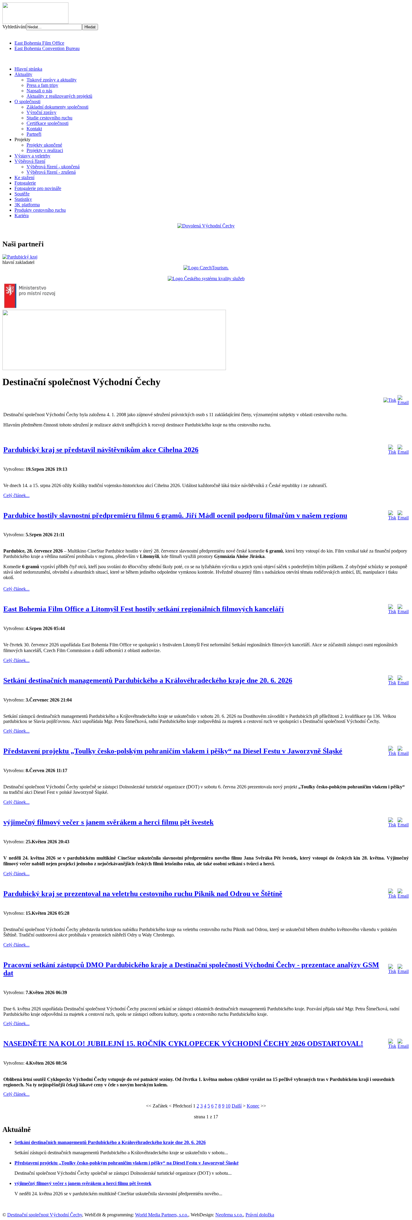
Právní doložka (260, 1214)
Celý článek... (16, 495)
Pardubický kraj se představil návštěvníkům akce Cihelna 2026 (100, 450)
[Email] (403, 402)
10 (228, 1105)
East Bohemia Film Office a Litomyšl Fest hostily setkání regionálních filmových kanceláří (143, 609)
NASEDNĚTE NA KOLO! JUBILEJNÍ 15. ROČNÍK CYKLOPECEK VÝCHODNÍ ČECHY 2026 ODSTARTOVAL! (183, 1043)
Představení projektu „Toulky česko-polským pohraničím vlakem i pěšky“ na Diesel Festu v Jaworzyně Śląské (172, 751)
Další (237, 1105)
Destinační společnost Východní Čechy (44, 1214)
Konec (253, 1105)
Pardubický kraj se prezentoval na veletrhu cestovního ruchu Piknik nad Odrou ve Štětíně (142, 894)
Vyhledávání (14, 26)
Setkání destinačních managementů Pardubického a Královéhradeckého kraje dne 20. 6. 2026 (147, 680)
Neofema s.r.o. (229, 1214)
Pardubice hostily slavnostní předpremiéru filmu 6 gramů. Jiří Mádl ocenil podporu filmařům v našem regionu (175, 515)
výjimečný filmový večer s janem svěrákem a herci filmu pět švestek (108, 822)
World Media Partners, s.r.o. (161, 1214)
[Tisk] (389, 400)
